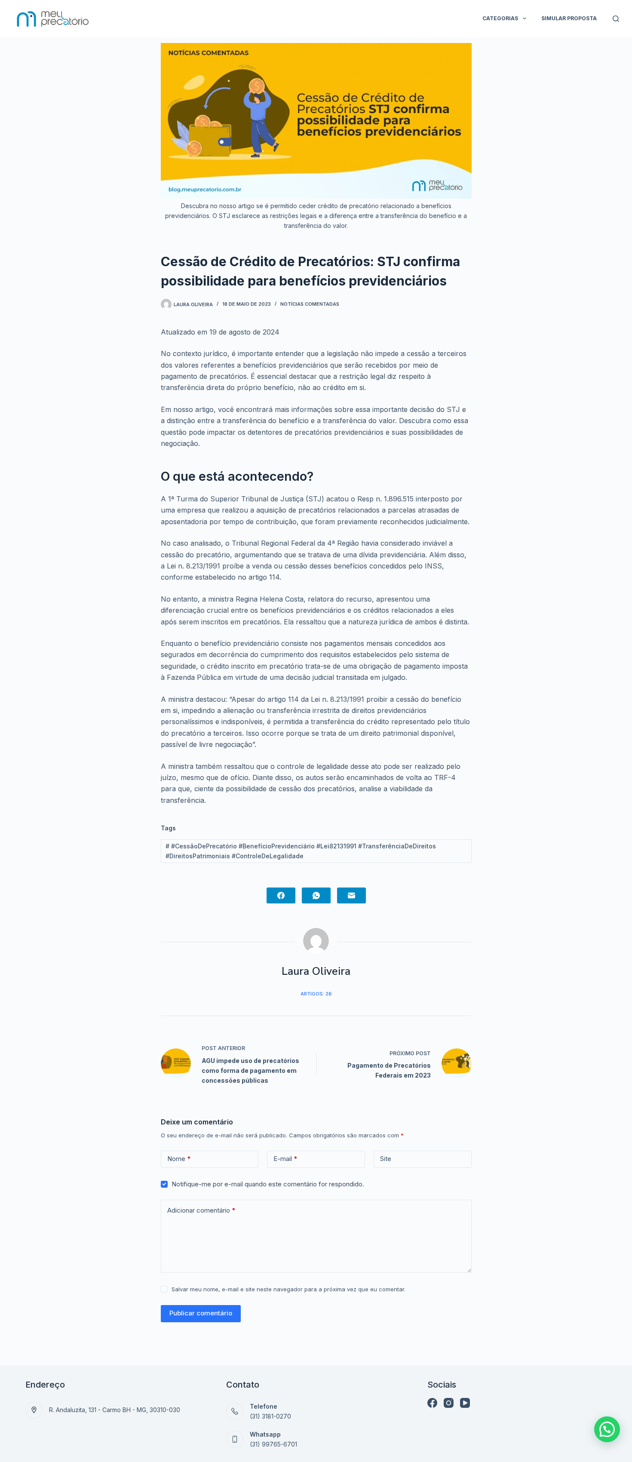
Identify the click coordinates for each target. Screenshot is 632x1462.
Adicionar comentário (201, 1210)
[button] (607, 1429)
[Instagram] (449, 1403)
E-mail (285, 1159)
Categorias (500, 18)
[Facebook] (281, 895)
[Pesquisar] (616, 18)
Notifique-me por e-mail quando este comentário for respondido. (268, 1184)
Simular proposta (569, 18)
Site (385, 1159)
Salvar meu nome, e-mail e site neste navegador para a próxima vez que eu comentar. (288, 1289)
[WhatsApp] (316, 895)
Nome (179, 1159)
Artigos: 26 (316, 994)
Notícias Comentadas (309, 304)
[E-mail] (351, 895)
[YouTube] (465, 1403)
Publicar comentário (200, 1313)
